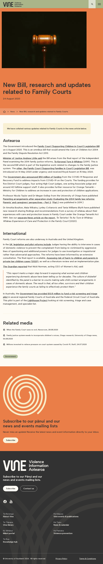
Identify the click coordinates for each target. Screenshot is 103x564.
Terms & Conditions (87, 559)
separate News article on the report (36, 217)
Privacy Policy (61, 559)
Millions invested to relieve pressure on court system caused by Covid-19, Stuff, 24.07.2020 (47, 344)
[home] (13, 4)
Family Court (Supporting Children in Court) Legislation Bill (68, 146)
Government (10, 356)
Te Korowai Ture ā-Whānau (68, 161)
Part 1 (56, 202)
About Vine (8, 515)
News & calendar (61, 523)
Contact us (28, 488)
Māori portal (9, 532)
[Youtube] (11, 501)
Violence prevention (63, 532)
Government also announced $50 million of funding (34, 177)
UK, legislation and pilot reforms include (30, 244)
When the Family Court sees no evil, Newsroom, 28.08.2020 (32, 330)
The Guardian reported (15, 266)
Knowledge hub (10, 540)
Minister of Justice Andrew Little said (22, 158)
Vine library (8, 523)
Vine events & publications (66, 515)
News (12, 112)
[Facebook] (5, 501)
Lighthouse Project (37, 300)
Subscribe (10, 440)
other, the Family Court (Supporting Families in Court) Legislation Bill (52, 168)
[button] (99, 4)
